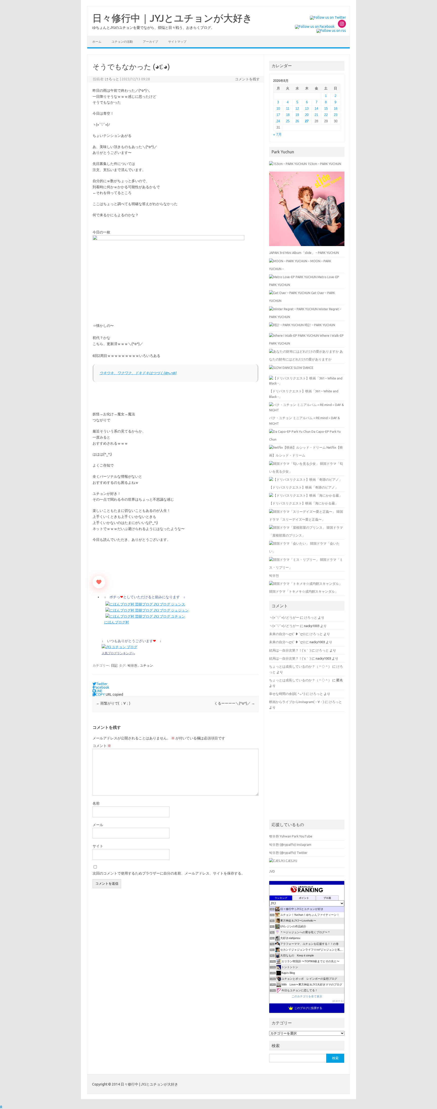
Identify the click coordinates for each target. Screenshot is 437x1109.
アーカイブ (150, 41)
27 (307, 121)
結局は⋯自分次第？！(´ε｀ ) (290, 650)
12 (297, 108)
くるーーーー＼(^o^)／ (234, 703)
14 (316, 108)
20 (307, 115)
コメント (102, 746)
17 (278, 115)
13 (307, 108)
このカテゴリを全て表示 (307, 996)
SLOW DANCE (303, 367)
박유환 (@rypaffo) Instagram (290, 844)
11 (287, 108)
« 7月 (277, 134)
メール (98, 825)
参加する (338, 1001)
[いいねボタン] (99, 582)
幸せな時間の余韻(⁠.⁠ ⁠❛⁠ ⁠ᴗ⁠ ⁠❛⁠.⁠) (287, 693)
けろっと (112, 79)
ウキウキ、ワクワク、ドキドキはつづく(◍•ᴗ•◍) (138, 373)
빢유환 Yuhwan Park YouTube (290, 836)
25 (288, 121)
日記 (114, 665)
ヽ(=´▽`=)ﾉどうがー (284, 617)
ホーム (96, 41)
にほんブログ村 (116, 622)
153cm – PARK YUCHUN (324, 163)
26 (297, 121)
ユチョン (146, 665)
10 (278, 108)
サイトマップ (177, 41)
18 (288, 115)
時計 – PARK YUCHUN (319, 325)
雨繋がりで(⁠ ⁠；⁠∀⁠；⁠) (113, 703)
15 (326, 108)
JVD (272, 871)
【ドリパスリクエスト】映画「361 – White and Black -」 (303, 393)
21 (316, 115)
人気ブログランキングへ (118, 653)
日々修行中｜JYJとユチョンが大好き (172, 18)
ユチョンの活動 (122, 41)
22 (326, 115)
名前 (96, 803)
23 (335, 115)
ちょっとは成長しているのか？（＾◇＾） (300, 666)
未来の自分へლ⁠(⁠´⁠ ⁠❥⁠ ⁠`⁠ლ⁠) (287, 634)
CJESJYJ (291, 860)
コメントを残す (247, 79)
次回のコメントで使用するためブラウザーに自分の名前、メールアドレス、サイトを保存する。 (169, 873)
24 (278, 121)
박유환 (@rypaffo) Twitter (288, 852)
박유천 (132, 665)
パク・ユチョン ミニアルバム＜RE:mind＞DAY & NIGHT (304, 420)
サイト (98, 846)
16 (335, 108)
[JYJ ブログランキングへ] (119, 647)
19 (297, 115)
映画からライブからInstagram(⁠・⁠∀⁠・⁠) (296, 702)
